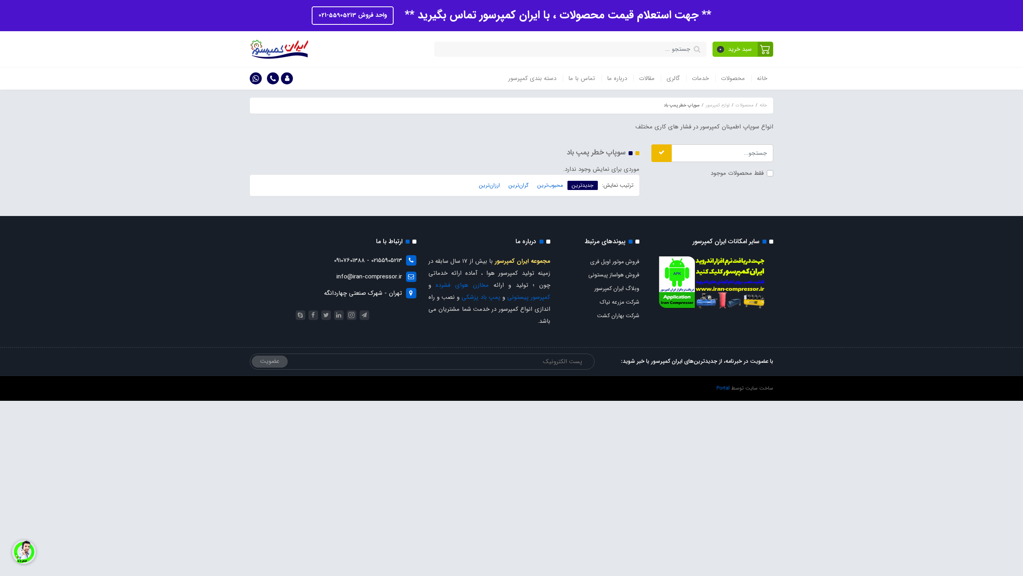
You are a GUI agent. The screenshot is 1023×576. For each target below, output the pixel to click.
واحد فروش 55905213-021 (352, 15)
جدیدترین (582, 185)
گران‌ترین (519, 185)
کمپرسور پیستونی (528, 297)
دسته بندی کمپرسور (532, 78)
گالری (673, 78)
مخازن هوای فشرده (462, 285)
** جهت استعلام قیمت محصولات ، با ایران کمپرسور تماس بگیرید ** (556, 15)
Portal (723, 388)
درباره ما (617, 78)
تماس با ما (581, 78)
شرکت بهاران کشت (618, 315)
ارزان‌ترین (489, 185)
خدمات (700, 78)
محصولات (733, 78)
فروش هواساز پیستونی (613, 274)
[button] (743, 49)
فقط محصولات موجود (737, 173)
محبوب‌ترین (550, 185)
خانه (762, 78)
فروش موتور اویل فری (614, 261)
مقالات (647, 78)
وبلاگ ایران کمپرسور (616, 288)
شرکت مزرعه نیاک (619, 302)
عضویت (269, 361)
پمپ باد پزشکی (481, 297)
